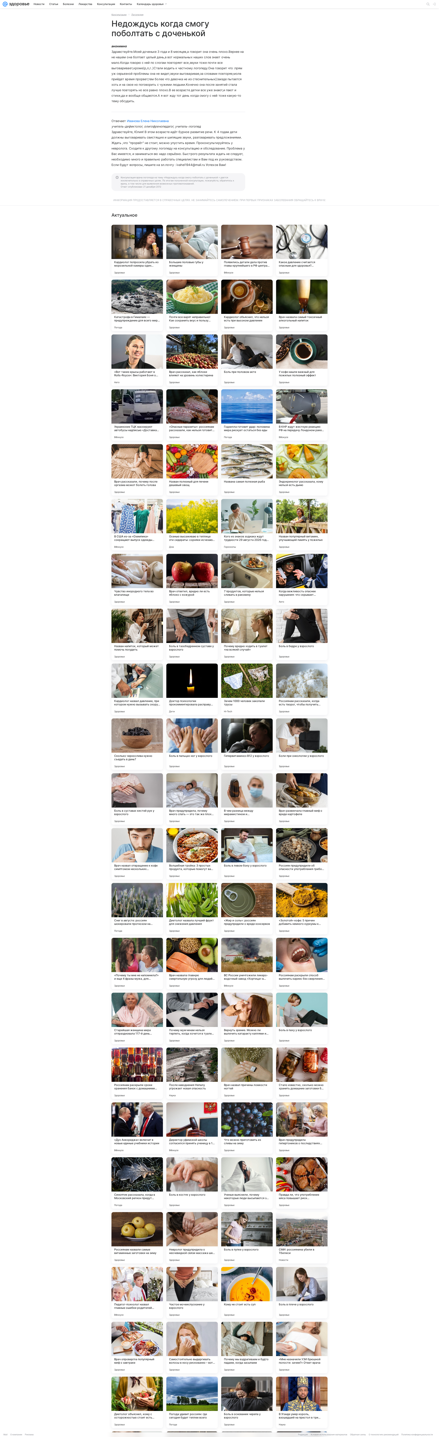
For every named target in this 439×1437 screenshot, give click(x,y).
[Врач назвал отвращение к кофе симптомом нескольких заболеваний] (137, 854)
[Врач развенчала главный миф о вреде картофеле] (302, 799)
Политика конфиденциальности (417, 1434)
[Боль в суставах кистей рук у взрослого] (137, 799)
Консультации (119, 14)
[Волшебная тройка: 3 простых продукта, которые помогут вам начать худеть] (192, 854)
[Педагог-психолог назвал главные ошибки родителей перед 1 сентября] (137, 1292)
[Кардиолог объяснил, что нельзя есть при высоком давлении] (247, 305)
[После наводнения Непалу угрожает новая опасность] (192, 1073)
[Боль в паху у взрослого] (302, 1018)
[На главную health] (18, 4)
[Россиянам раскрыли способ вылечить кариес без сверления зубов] (302, 963)
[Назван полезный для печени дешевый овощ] (192, 470)
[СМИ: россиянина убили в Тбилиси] (302, 1238)
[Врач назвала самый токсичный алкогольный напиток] (302, 305)
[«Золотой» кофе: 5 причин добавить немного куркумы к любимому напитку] (302, 908)
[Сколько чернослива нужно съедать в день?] (137, 744)
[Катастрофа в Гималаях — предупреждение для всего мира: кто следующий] (137, 305)
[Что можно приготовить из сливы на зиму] (247, 1128)
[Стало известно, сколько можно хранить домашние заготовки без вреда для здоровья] (302, 1073)
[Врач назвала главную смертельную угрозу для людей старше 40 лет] (192, 963)
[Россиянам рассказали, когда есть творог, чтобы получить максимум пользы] (302, 689)
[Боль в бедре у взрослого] (302, 634)
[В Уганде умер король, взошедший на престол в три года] (302, 1402)
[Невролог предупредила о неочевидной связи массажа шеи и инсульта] (192, 1238)
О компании (16, 1434)
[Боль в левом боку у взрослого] (247, 854)
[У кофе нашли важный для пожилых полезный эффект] (302, 360)
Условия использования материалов (329, 1434)
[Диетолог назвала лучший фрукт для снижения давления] (192, 908)
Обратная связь (358, 1434)
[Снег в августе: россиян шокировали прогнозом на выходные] (137, 908)
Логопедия (137, 14)
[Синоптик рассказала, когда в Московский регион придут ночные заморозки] (137, 1183)
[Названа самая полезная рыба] (247, 470)
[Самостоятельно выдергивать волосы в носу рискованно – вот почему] (192, 1347)
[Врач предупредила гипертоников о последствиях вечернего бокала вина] (302, 1128)
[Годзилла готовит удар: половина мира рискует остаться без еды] (247, 415)
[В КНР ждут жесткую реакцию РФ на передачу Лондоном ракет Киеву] (302, 415)
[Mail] (5, 4)
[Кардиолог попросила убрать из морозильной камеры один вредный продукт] (137, 250)
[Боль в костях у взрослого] (192, 1183)
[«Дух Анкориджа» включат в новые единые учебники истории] (137, 1128)
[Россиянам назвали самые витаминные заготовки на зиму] (137, 1238)
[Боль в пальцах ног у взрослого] (192, 744)
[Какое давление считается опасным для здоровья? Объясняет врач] (302, 250)
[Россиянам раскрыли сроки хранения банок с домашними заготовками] (137, 1073)
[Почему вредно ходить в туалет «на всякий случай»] (247, 634)
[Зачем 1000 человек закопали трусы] (247, 689)
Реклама (29, 1434)
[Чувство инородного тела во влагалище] (137, 579)
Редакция (303, 1434)
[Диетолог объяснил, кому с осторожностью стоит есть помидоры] (137, 1402)
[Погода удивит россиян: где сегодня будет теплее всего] (192, 1402)
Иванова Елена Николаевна (148, 121)
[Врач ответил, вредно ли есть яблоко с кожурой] (192, 579)
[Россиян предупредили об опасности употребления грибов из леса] (302, 854)
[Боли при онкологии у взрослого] (302, 744)
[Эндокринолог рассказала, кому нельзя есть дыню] (302, 470)
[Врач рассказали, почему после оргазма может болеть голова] (137, 470)
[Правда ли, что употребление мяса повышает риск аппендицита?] (302, 1183)
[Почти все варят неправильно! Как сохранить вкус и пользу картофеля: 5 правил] (192, 305)
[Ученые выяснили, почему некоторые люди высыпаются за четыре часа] (247, 1183)
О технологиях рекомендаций (384, 1434)
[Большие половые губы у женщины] (192, 250)
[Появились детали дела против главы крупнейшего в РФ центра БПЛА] (247, 250)
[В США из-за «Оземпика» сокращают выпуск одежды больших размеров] (137, 524)
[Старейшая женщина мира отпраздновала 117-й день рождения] (137, 1018)
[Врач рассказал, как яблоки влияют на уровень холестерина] (192, 360)
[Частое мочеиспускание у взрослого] (192, 1292)
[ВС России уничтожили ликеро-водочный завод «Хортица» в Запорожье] (247, 963)
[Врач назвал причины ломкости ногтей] (247, 1073)
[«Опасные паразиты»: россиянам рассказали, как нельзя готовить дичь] (192, 415)
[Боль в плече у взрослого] (302, 1292)
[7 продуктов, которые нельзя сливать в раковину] (247, 579)
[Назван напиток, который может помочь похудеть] (137, 634)
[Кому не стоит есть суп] (247, 1292)
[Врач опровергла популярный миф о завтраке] (137, 1347)
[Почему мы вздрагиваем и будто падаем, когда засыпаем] (247, 1347)
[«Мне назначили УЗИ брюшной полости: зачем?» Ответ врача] (302, 1347)
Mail (5, 1434)
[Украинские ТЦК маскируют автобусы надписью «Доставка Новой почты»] (137, 415)
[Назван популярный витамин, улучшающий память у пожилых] (302, 524)
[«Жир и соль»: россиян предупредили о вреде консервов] (247, 908)
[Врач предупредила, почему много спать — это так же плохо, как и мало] (192, 799)
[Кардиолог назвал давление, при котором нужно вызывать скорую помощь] (137, 689)
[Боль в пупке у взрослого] (247, 1238)
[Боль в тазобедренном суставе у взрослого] (192, 634)
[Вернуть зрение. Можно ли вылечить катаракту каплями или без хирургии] (247, 1018)
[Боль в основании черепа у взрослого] (247, 1402)
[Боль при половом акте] (247, 360)
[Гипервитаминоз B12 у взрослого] (247, 744)
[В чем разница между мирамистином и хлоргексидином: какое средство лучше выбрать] (247, 799)
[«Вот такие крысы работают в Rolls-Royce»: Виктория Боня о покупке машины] (137, 360)
